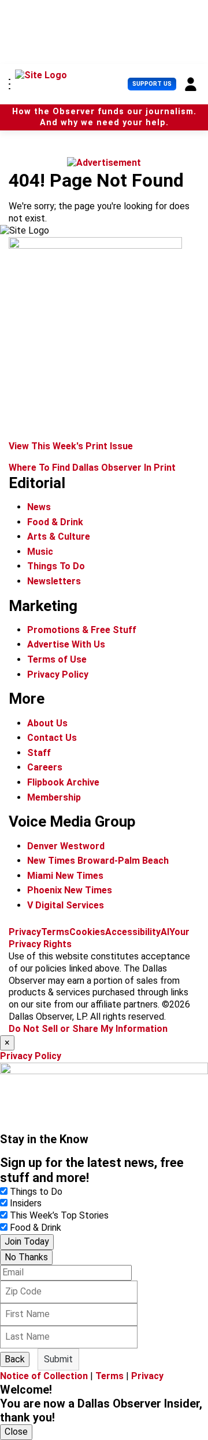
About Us (47, 723)
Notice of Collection (44, 1375)
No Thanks (26, 1257)
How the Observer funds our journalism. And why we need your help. (104, 117)
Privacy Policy (57, 674)
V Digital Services (65, 905)
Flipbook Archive (63, 782)
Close (16, 1431)
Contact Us (52, 737)
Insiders (26, 1203)
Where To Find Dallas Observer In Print (92, 467)
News (39, 506)
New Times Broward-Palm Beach (98, 860)
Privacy (25, 931)
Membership (54, 797)
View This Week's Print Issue (71, 446)
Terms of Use (57, 659)
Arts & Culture (58, 536)
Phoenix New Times (69, 890)
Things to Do (36, 1191)
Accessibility (133, 931)
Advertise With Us (66, 644)
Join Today (27, 1241)
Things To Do (56, 566)
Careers (44, 767)
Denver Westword (66, 846)
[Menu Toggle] (9, 84)
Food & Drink (55, 522)
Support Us (152, 84)
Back (15, 1359)
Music (40, 551)
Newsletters (54, 581)
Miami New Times (65, 875)
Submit (58, 1359)
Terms (55, 931)
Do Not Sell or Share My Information (88, 1028)
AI (165, 931)
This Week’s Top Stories (59, 1215)
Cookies (87, 931)
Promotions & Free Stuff (81, 629)
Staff (39, 752)
